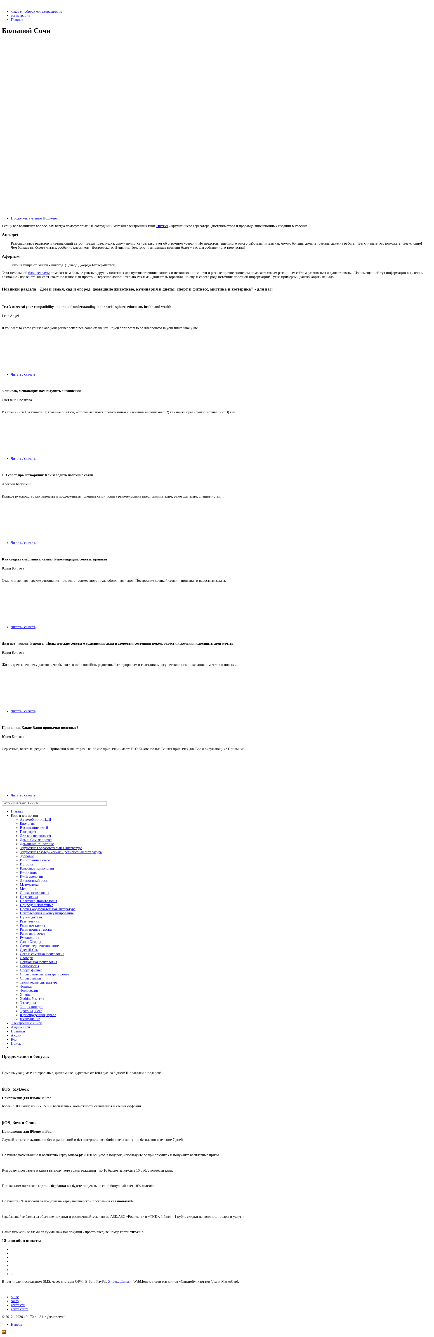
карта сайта (19, 1309)
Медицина (28, 889)
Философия (29, 990)
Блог (14, 1039)
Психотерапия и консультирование (47, 913)
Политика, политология (38, 901)
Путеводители (31, 917)
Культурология (31, 876)
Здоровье (27, 856)
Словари (26, 958)
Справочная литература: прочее (44, 974)
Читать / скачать (23, 374)
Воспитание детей (34, 827)
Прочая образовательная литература (47, 909)
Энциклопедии (31, 1007)
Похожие (50, 218)
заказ (15, 1301)
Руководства (29, 937)
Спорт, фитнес (31, 970)
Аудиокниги (20, 1027)
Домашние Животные (37, 844)
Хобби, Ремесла (32, 999)
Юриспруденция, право (38, 1015)
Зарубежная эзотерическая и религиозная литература (61, 852)
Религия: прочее (32, 933)
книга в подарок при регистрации (36, 11)
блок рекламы (39, 273)
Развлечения (29, 921)
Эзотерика (28, 1003)
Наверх (16, 1324)
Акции (16, 1035)
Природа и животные (36, 905)
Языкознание (30, 1019)
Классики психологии (37, 868)
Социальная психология (38, 962)
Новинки (18, 1031)
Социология (29, 966)
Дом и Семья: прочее (36, 840)
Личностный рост (33, 880)
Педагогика (29, 897)
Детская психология (35, 836)
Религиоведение (32, 925)
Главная (17, 811)
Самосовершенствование (39, 946)
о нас (15, 1297)
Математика (29, 885)
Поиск (16, 1043)
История (26, 864)
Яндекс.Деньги (120, 1281)
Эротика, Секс (31, 1011)
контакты (18, 1305)
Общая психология (34, 893)
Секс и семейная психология (42, 954)
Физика (26, 986)
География (28, 832)
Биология (27, 823)
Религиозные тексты (36, 929)
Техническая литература (38, 982)
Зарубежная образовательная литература (51, 848)
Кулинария (28, 872)
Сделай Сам (29, 950)
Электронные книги (26, 1023)
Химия (25, 994)
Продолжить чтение (26, 218)
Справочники (30, 978)
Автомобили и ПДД (35, 819)
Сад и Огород (30, 942)
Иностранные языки (35, 860)
